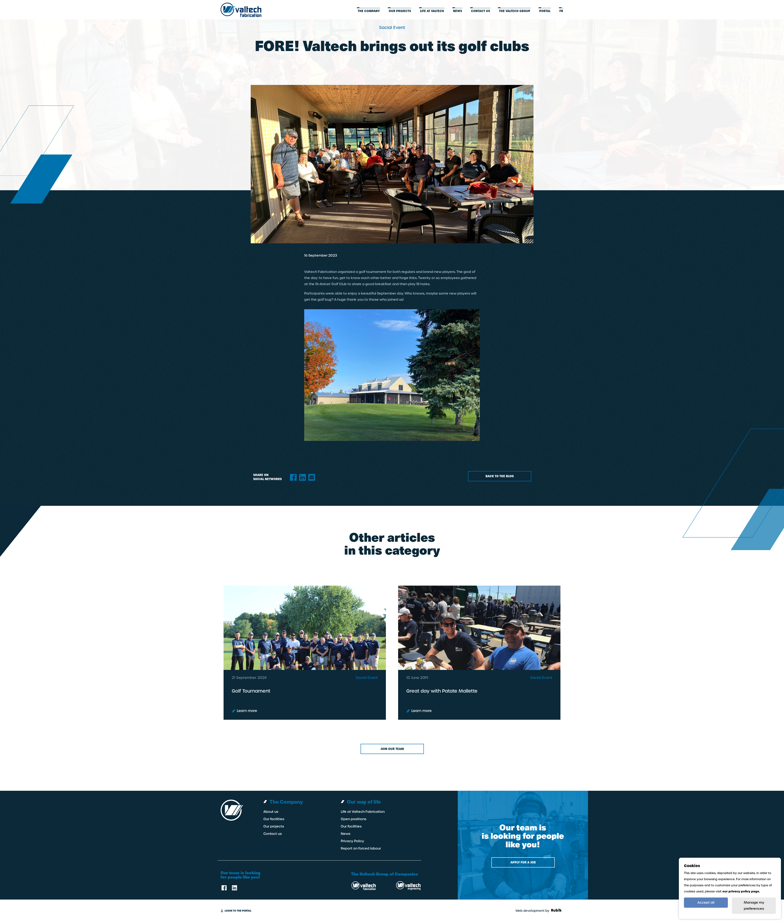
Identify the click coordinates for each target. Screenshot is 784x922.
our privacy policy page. (741, 891)
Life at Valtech (432, 11)
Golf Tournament (251, 691)
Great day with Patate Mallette (442, 691)
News (457, 11)
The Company (369, 11)
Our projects (400, 11)
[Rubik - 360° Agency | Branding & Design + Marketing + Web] (556, 911)
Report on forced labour (361, 848)
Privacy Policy (352, 841)
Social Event (367, 677)
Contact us (480, 11)
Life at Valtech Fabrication (363, 811)
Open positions (353, 819)
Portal (544, 11)
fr (561, 11)
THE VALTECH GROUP (514, 11)
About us (270, 811)
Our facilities (273, 819)
